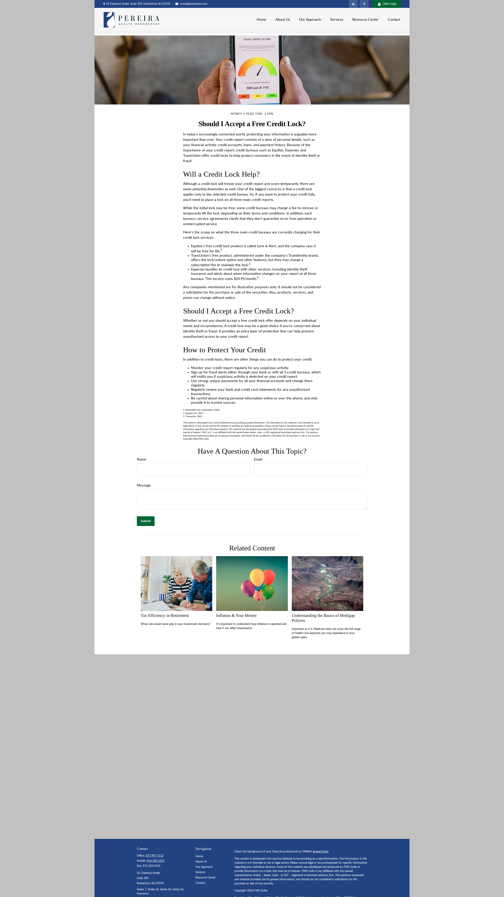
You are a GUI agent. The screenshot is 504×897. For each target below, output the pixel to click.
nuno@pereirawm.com (193, 4)
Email (258, 459)
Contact (200, 883)
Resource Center (205, 877)
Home (199, 856)
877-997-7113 (154, 855)
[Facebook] (364, 4)
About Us (201, 861)
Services (200, 872)
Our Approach (204, 867)
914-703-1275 (155, 861)
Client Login (390, 4)
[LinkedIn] (353, 4)
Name (141, 459)
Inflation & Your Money (236, 615)
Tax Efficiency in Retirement (165, 615)
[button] (261, 19)
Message (144, 485)
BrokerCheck (320, 851)
